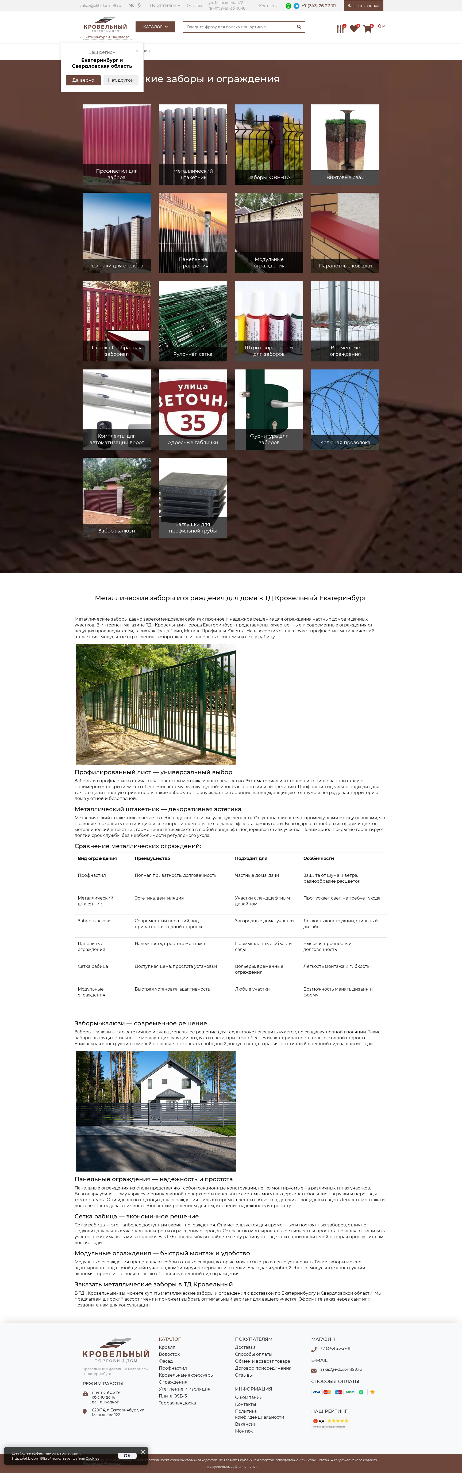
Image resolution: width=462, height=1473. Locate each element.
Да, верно (83, 80)
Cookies (92, 1458)
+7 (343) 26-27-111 (319, 5)
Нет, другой (121, 80)
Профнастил (173, 1368)
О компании (249, 1397)
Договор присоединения (263, 1368)
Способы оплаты (253, 1354)
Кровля (167, 1347)
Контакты (268, 5)
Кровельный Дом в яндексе (331, 1423)
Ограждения (173, 1382)
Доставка (245, 1347)
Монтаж (244, 1431)
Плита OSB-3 (173, 1396)
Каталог (153, 26)
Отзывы (194, 5)
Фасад (166, 1361)
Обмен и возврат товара (262, 1361)
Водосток (169, 1354)
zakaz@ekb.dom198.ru (100, 5)
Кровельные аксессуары (186, 1375)
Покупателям (163, 5)
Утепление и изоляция (184, 1389)
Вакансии (246, 1424)
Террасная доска (177, 1403)
